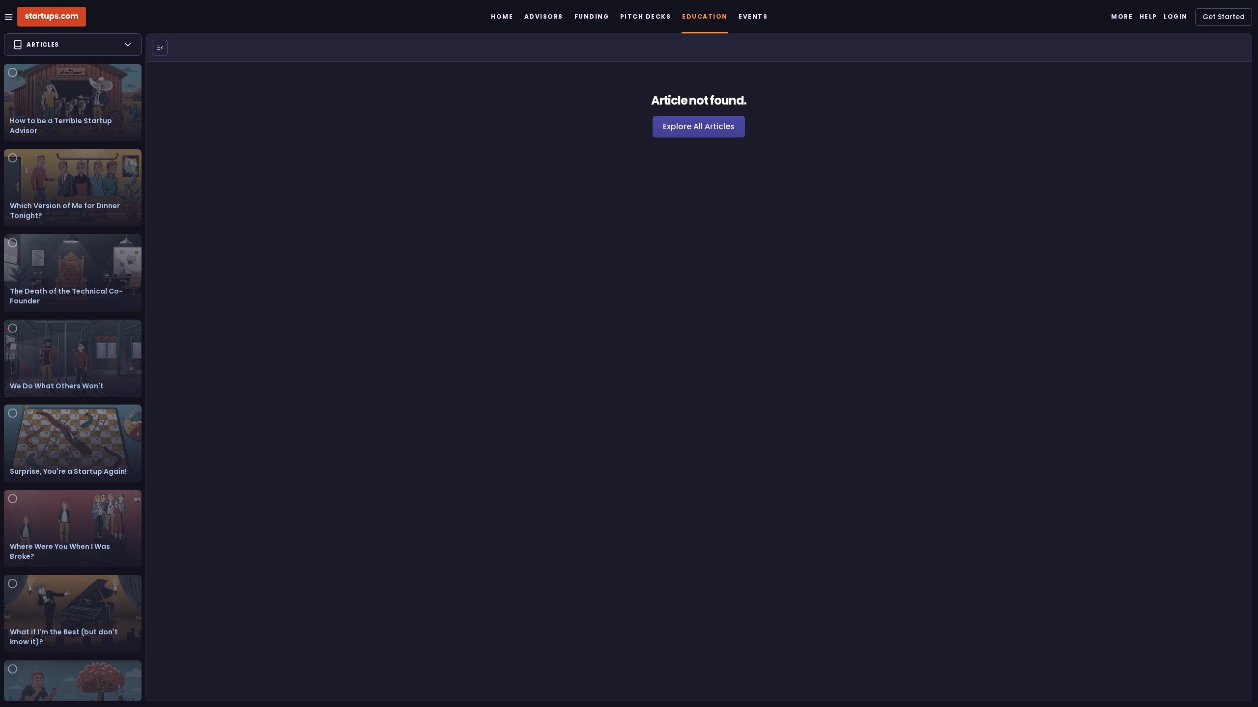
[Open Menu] (160, 47)
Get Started (1223, 17)
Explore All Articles (699, 126)
